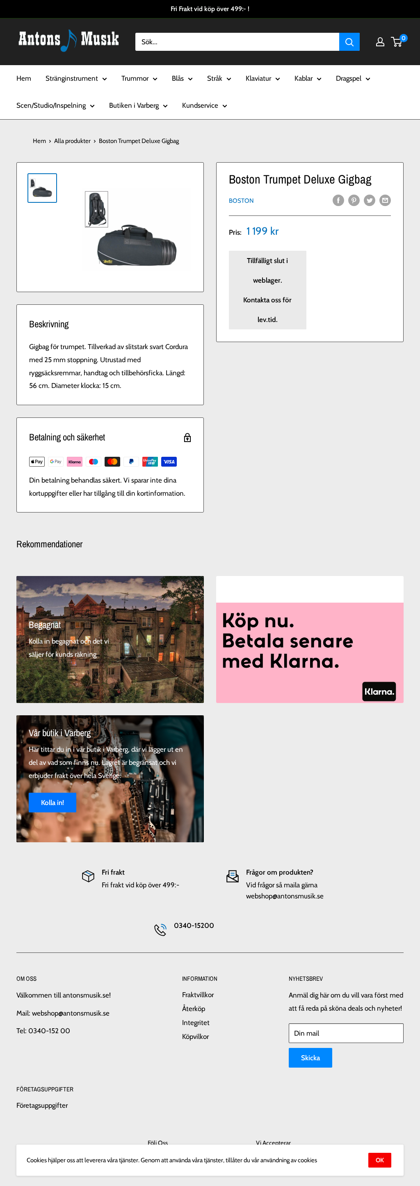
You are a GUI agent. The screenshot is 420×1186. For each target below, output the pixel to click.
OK (380, 1160)
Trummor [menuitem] (134, 78)
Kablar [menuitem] (303, 78)
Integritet (196, 1022)
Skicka (310, 1058)
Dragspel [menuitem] (348, 78)
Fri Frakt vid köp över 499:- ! (210, 9)
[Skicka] (349, 42)
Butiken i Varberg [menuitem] (134, 105)
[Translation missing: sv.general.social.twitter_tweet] (369, 199)
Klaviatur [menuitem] (258, 78)
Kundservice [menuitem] (200, 105)
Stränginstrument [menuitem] (72, 78)
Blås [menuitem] (178, 78)
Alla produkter (72, 141)
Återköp (193, 1009)
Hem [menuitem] (23, 78)
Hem (39, 141)
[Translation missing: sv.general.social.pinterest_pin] (354, 199)
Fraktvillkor (198, 995)
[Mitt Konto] (380, 41)
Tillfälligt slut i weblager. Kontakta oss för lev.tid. (267, 290)
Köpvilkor (195, 1036)
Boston (241, 200)
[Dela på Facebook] (338, 199)
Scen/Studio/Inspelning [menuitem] (51, 105)
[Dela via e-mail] (385, 199)
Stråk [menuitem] (214, 78)
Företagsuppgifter (42, 1105)
